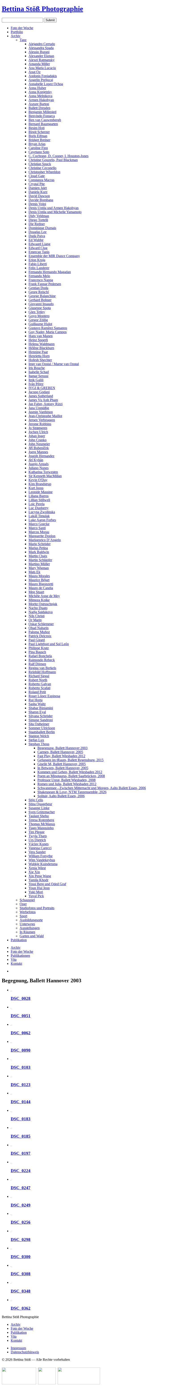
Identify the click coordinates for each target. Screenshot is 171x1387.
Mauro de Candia (40, 588)
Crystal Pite (36, 184)
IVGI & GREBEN (41, 388)
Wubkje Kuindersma (42, 864)
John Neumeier (39, 444)
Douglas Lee (37, 232)
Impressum (18, 1348)
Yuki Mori (35, 892)
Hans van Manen (40, 336)
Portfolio (17, 32)
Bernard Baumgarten (43, 124)
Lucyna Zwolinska (41, 512)
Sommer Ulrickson (41, 728)
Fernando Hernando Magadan (49, 272)
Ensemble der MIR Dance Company (54, 256)
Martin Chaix (37, 556)
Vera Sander (37, 852)
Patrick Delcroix (39, 636)
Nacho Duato (37, 608)
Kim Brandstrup (39, 484)
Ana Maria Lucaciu (42, 68)
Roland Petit (37, 692)
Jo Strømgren (37, 428)
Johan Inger (36, 436)
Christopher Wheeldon (44, 172)
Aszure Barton (38, 104)
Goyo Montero (38, 316)
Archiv (15, 36)
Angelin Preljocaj (40, 80)
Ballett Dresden (39, 108)
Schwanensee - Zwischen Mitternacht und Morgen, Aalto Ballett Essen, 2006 (91, 788)
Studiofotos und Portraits (37, 908)
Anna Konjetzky (40, 92)
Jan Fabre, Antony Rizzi (45, 404)
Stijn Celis (35, 800)
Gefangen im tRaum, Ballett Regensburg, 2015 (70, 760)
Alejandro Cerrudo (41, 44)
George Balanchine (42, 296)
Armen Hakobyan (41, 100)
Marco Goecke (38, 524)
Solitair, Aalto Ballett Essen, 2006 (61, 796)
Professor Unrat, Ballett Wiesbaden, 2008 (66, 780)
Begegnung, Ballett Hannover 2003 (62, 748)
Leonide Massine (40, 492)
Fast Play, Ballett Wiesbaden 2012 (61, 756)
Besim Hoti (36, 128)
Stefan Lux (36, 740)
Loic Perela (36, 504)
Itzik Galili (35, 380)
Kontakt (16, 963)
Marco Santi (37, 528)
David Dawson (39, 196)
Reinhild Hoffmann (42, 672)
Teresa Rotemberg (41, 820)
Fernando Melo (39, 276)
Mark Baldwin (38, 552)
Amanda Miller (39, 64)
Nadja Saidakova (40, 612)
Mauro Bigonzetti (40, 584)
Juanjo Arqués (38, 464)
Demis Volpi (37, 204)
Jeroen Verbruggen (41, 420)
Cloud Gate (36, 176)
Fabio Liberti (37, 264)
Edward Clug (37, 248)
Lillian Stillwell (39, 500)
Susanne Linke (38, 808)
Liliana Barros (38, 496)
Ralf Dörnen (37, 664)
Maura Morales (39, 576)
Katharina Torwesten (43, 472)
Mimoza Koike (39, 600)
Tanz (23, 40)
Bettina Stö (42, 9)
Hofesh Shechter (40, 360)
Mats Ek (34, 572)
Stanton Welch (38, 736)
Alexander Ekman (41, 56)
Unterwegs (27, 924)
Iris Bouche (36, 368)
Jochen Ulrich (38, 432)
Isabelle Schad (38, 372)
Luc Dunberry (38, 508)
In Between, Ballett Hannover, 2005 (62, 768)
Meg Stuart (36, 592)
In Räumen (27, 932)
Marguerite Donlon (41, 536)
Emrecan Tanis (38, 252)
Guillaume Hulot (40, 324)
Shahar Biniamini (40, 708)
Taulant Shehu (38, 816)
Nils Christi (36, 616)
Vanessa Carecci (39, 848)
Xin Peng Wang (39, 876)
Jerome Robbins (39, 424)
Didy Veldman (38, 216)
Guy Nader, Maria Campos (47, 332)
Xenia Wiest (37, 868)
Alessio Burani (38, 52)
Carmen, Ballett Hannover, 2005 (60, 752)
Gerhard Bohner (39, 300)
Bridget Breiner (39, 140)
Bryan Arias (36, 144)
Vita (13, 959)
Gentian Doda (38, 288)
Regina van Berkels (42, 668)
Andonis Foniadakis (42, 76)
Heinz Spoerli (38, 340)
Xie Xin (34, 872)
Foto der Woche (22, 28)
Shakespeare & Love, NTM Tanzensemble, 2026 (71, 792)
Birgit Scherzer (39, 132)
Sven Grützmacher (41, 812)
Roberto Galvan (39, 684)
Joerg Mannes (38, 452)
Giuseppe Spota (39, 308)
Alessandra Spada (41, 48)
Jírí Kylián (35, 460)
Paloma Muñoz (39, 632)
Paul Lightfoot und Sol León (48, 644)
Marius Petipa (38, 548)
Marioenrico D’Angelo (44, 540)
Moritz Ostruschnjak (42, 604)
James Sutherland (40, 396)
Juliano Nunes (38, 468)
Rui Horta (35, 700)
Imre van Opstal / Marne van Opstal (53, 364)
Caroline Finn (38, 148)
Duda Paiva (36, 236)
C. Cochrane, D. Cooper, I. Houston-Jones (58, 156)
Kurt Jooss (35, 488)
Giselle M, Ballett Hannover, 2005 (61, 764)
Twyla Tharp (37, 836)
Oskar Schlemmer (41, 624)
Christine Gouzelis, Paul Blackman (53, 160)
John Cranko (37, 440)
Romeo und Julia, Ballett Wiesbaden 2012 (66, 784)
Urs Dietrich (37, 840)
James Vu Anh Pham (43, 400)
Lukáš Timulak (39, 516)
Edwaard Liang (39, 244)
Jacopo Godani (39, 392)
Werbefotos (28, 912)
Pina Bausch (37, 652)
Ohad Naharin (38, 628)
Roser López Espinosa (44, 696)
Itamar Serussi (38, 376)
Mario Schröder (39, 544)
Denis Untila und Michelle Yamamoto (54, 212)
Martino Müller (39, 564)
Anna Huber (37, 88)
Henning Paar (38, 352)
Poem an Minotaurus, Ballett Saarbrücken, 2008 (71, 776)
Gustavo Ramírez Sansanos (47, 328)
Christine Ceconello (42, 168)
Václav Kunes (38, 844)
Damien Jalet (37, 188)
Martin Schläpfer (40, 560)
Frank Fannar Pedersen (44, 284)
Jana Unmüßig (38, 408)
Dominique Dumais (42, 228)
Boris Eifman (37, 136)
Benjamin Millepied (42, 112)
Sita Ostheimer (38, 724)
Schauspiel (27, 900)
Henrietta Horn (39, 356)
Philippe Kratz (38, 648)
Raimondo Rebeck (41, 660)
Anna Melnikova (40, 96)
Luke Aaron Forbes (42, 520)
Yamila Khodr (38, 880)
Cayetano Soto (38, 152)
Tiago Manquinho (41, 828)
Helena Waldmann (41, 344)
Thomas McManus (41, 824)
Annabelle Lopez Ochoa (45, 84)
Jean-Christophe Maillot (45, 416)
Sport (23, 916)
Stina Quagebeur (40, 804)
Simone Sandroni (40, 720)
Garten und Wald (32, 936)
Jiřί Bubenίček (38, 448)
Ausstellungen (30, 928)
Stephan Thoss (38, 744)
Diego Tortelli (38, 220)
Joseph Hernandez (41, 456)
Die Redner (36, 224)
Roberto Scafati (39, 688)
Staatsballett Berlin (41, 732)
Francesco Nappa (40, 280)
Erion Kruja (36, 260)
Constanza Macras (41, 180)
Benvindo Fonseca (41, 116)
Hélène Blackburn (41, 348)
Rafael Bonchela (40, 656)
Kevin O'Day (37, 480)
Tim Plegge (36, 832)
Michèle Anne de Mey (44, 596)
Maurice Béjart (38, 580)
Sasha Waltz (37, 704)
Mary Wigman (38, 568)
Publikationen (20, 955)
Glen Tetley (36, 312)
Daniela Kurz (37, 192)
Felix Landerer (38, 268)
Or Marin (35, 620)
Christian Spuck (39, 164)
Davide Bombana (40, 200)
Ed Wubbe (35, 240)
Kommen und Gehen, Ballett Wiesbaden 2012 (69, 772)
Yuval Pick (36, 896)
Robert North (37, 680)
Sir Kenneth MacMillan (45, 476)
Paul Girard (36, 640)
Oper (23, 904)
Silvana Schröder (40, 716)
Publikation (19, 940)
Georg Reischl (38, 292)
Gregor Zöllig (38, 320)
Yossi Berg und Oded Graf (47, 884)
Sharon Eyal (37, 712)
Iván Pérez (35, 384)
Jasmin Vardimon (40, 412)
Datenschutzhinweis (25, 1352)
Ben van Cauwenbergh (44, 120)
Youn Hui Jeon (39, 888)
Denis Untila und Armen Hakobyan (53, 208)
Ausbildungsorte (31, 920)
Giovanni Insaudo (41, 304)
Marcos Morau (38, 532)
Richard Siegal (38, 676)
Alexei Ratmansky (41, 60)
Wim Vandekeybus (41, 860)
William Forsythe (40, 856)
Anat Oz (34, 72)
